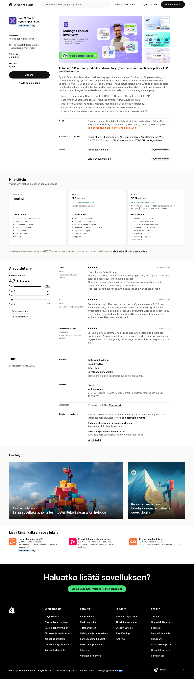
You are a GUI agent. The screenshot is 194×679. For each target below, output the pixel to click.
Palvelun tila (157, 655)
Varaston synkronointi (99, 158)
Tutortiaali (93, 368)
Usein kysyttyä (95, 364)
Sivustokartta (87, 670)
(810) (16, 57)
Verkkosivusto (95, 389)
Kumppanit (156, 638)
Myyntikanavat (52, 616)
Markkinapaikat (88, 622)
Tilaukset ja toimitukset (57, 633)
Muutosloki (115, 405)
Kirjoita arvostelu (20, 311)
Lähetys (84, 650)
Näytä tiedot (94, 440)
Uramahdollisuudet (161, 622)
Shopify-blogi (123, 633)
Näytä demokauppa (29, 82)
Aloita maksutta (172, 4)
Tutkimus (120, 638)
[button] (37, 545)
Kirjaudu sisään (149, 4)
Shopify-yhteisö (124, 627)
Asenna (29, 74)
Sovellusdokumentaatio (100, 372)
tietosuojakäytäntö (135, 417)
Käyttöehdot (45, 670)
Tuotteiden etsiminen (56, 622)
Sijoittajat (156, 627)
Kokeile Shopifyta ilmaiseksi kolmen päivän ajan (97, 588)
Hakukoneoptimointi (91, 644)
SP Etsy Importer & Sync (150, 539)
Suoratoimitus (87, 616)
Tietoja (155, 616)
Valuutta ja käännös (90, 655)
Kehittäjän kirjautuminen (22, 670)
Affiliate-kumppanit (161, 644)
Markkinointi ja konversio (58, 644)
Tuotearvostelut (88, 627)
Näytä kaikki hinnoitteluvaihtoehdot (130, 251)
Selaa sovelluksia (123, 4)
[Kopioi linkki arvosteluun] (66, 268)
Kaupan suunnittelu (55, 638)
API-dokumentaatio (126, 622)
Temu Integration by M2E (30, 539)
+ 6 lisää (157, 55)
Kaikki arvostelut (20, 316)
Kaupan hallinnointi (55, 650)
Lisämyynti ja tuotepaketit (94, 633)
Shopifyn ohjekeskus (127, 616)
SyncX (12, 66)
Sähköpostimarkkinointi (92, 638)
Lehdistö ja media (160, 633)
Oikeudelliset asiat (161, 650)
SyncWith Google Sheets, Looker (94, 539)
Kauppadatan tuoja (98, 149)
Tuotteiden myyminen (56, 627)
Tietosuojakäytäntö (98, 360)
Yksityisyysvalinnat (107, 670)
